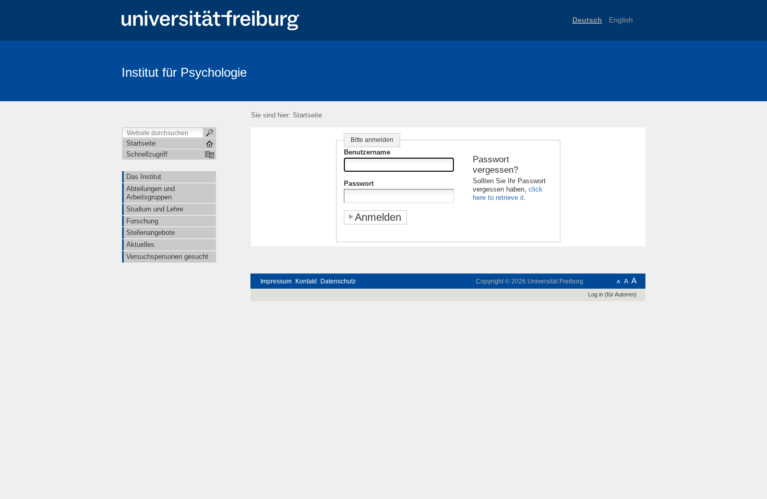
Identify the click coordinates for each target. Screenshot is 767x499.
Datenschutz (338, 281)
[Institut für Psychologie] (594, 70)
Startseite (307, 115)
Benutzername (367, 152)
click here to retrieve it (508, 193)
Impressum (276, 281)
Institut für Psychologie (184, 72)
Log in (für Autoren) (612, 294)
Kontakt (306, 281)
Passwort (359, 183)
